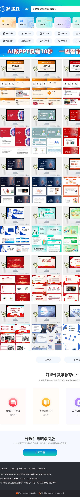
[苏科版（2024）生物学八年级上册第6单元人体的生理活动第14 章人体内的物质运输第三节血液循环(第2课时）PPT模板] (46, 180)
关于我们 (3, 469)
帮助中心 (22, 469)
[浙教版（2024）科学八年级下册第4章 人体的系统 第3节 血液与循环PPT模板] (15, 131)
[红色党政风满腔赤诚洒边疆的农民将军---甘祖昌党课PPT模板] (15, 327)
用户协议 (32, 469)
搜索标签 (41, 469)
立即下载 (40, 452)
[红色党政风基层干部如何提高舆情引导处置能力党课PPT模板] (46, 278)
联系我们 (13, 469)
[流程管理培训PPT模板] (46, 327)
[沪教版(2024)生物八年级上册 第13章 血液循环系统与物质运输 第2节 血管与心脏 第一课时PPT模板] (46, 82)
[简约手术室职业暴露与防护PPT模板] (15, 229)
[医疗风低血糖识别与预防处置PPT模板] (46, 229)
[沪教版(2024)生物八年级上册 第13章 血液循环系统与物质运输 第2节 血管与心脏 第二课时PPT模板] (15, 82)
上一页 (48, 360)
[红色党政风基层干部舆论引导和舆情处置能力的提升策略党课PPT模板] (15, 278)
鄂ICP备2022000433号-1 (27, 493)
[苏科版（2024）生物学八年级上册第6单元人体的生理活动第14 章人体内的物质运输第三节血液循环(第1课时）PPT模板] (15, 180)
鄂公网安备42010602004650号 (52, 493)
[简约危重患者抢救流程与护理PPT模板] (46, 131)
